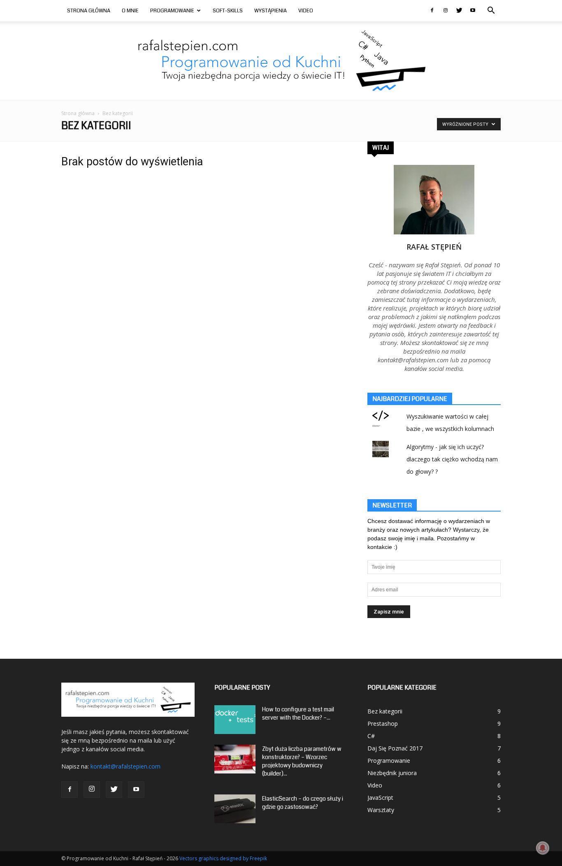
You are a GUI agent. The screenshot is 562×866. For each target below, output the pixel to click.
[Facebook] (432, 10)
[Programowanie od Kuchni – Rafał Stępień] (281, 60)
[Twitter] (459, 10)
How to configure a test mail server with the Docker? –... (298, 713)
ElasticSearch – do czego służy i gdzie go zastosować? (302, 802)
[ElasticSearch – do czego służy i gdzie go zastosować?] (234, 808)
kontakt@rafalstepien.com (125, 766)
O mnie (130, 10)
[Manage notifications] (542, 847)
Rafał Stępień (434, 247)
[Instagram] (445, 10)
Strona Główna (88, 10)
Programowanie (172, 10)
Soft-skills (228, 10)
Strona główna (78, 113)
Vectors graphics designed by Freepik (223, 858)
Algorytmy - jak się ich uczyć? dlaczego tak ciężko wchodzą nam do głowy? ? (452, 459)
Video (305, 10)
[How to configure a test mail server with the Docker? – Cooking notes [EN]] (234, 719)
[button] (491, 11)
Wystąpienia (270, 10)
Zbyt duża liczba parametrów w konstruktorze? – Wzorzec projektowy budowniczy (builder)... (301, 761)
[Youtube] (473, 10)
